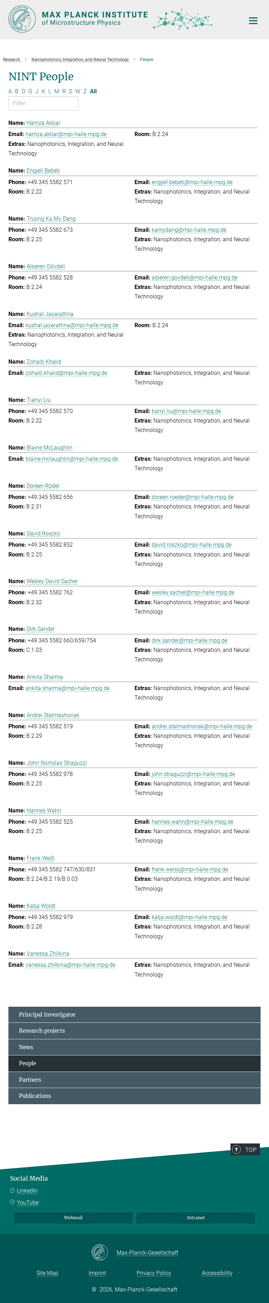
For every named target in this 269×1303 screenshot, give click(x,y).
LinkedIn (27, 1190)
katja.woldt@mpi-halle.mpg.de (189, 917)
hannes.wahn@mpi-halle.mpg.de (192, 821)
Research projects (42, 1030)
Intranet (196, 1217)
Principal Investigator (47, 1014)
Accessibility (217, 1273)
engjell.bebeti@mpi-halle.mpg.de (192, 182)
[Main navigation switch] (253, 21)
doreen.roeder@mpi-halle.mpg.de (193, 497)
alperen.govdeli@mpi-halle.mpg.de (194, 277)
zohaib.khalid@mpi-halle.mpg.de (66, 373)
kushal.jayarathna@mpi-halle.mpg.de (72, 325)
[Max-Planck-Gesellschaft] (104, 1252)
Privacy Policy (154, 1273)
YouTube (28, 1202)
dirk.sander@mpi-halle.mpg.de (189, 640)
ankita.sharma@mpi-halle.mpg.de (68, 688)
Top (250, 1149)
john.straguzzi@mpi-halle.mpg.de (193, 774)
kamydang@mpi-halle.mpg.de (189, 230)
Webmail (73, 1217)
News (26, 1047)
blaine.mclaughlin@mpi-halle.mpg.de (72, 458)
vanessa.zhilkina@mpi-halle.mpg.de (70, 964)
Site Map (47, 1273)
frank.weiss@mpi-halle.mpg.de (190, 869)
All (93, 91)
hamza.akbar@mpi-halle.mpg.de (66, 134)
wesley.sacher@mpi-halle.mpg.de (193, 592)
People (27, 1063)
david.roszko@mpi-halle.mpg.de (192, 544)
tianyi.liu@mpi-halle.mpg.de (186, 411)
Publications (35, 1096)
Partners (30, 1079)
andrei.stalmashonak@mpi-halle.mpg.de (202, 726)
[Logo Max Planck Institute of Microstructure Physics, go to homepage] (122, 19)
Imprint (97, 1273)
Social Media (29, 1178)
